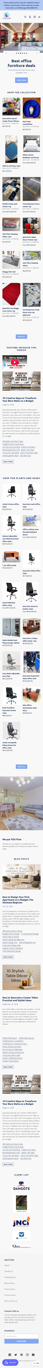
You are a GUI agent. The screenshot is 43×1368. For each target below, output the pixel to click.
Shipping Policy (10, 1277)
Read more (8, 461)
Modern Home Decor (10, 1061)
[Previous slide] (6, 53)
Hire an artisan (10, 1295)
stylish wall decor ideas (29, 453)
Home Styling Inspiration (11, 1046)
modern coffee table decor (12, 1058)
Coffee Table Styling (26, 1038)
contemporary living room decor (14, 1044)
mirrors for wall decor (10, 453)
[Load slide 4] (22, 53)
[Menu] (39, 16)
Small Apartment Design (11, 951)
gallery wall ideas (27, 450)
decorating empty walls (11, 450)
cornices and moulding (11, 447)
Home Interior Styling (10, 937)
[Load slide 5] (24, 53)
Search (7, 1265)
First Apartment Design (30, 934)
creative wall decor (28, 447)
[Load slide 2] (18, 53)
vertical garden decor (10, 455)
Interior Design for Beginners (13, 939)
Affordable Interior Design (12, 931)
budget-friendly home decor (13, 444)
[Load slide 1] (16, 53)
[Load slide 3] (20, 53)
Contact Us (8, 1271)
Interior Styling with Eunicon (13, 1052)
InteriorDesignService (27, 942)
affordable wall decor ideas (12, 441)
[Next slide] (36, 53)
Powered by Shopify (29, 1361)
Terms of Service (10, 1301)
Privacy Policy (9, 1289)
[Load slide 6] (26, 53)
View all (22, 337)
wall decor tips (25, 455)
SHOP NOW (21, 80)
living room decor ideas (11, 1055)
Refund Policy (9, 1283)
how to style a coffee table (12, 1049)
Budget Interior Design (11, 934)
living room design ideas (11, 945)
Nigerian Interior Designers (12, 948)
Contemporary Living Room (12, 1041)
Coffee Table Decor (9, 1038)
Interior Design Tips (9, 942)
